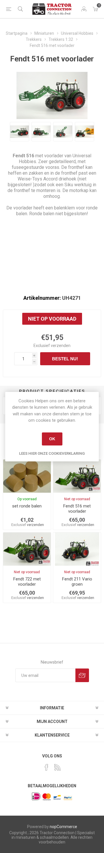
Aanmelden (82, 675)
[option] (19, 131)
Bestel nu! (65, 358)
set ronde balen (27, 506)
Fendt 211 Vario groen (77, 581)
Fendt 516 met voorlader (77, 508)
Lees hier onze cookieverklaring (52, 453)
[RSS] (57, 767)
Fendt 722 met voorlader (27, 581)
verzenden (60, 345)
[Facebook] (46, 767)
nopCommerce (63, 826)
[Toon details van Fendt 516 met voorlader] (77, 476)
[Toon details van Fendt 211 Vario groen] (77, 549)
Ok (52, 438)
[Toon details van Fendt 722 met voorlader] (27, 549)
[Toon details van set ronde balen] (27, 476)
